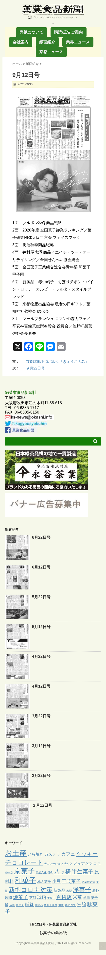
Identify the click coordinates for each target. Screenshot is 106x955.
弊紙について (31, 32)
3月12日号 (41, 746)
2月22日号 (41, 775)
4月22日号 (41, 656)
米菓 (77, 897)
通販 (61, 905)
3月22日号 (41, 716)
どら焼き (35, 854)
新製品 (59, 890)
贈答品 (39, 905)
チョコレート (24, 862)
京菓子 (24, 871)
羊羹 (86, 898)
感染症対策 (88, 881)
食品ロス (70, 905)
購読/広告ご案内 (68, 32)
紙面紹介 (47, 42)
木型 (69, 890)
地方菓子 (44, 882)
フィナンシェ (85, 863)
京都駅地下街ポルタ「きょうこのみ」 (57, 361)
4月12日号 (41, 686)
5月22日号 (41, 597)
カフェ (68, 854)
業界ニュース (78, 42)
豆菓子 (20, 905)
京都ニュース (51, 52)
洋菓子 (82, 889)
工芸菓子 (71, 881)
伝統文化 (41, 872)
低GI (50, 872)
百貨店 (64, 897)
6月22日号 (41, 537)
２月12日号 (42, 805)
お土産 (16, 853)
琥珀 (41, 897)
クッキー (87, 854)
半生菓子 (82, 871)
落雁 (12, 905)
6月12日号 (41, 567)
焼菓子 (20, 897)
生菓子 (51, 897)
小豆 (56, 881)
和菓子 (25, 880)
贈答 (29, 904)
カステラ (52, 854)
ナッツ (68, 863)
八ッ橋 (62, 871)
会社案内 (21, 42)
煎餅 (32, 898)
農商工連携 (50, 905)
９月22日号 (35, 368)
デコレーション (53, 863)
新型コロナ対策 (31, 889)
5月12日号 (41, 627)
